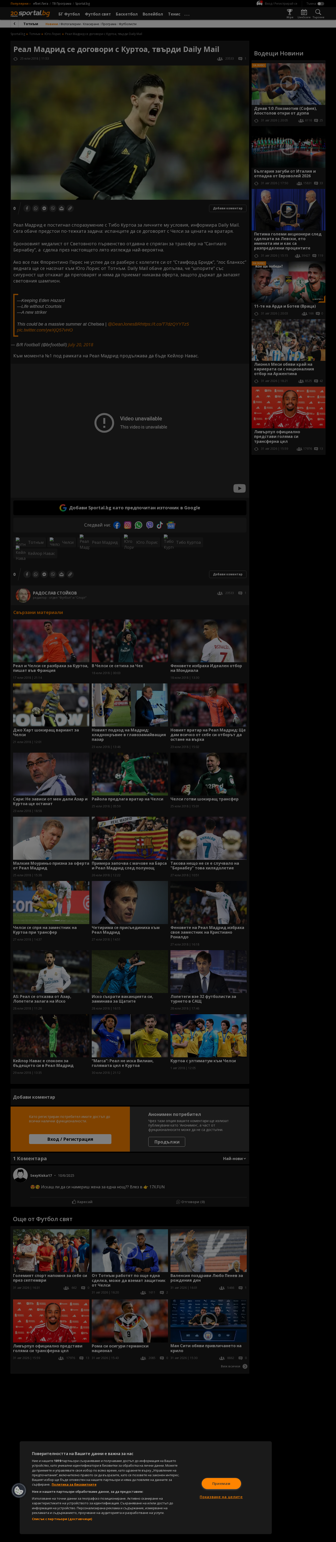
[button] (19, 1490)
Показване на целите (221, 1496)
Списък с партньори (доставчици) (62, 1519)
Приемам (221, 1483)
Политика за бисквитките (74, 1484)
